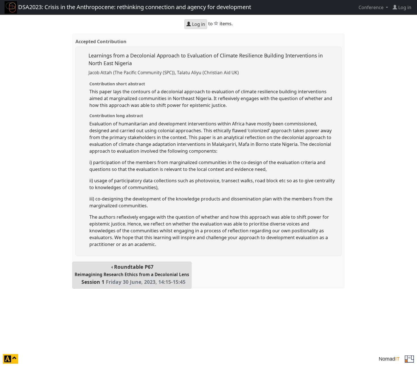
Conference (372, 7)
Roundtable (132, 274)
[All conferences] (409, 358)
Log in (198, 24)
